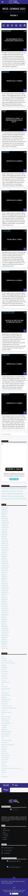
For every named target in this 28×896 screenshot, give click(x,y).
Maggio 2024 (4, 556)
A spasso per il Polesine (6, 660)
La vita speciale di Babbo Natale (8, 708)
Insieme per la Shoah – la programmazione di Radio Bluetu (14, 120)
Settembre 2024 (5, 549)
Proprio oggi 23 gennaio (14, 364)
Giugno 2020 (4, 641)
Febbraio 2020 (4, 648)
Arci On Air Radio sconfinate (7, 663)
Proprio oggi (5, 72)
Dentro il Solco (4, 678)
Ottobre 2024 (4, 547)
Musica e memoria (5, 718)
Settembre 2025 (5, 527)
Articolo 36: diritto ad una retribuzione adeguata (14, 321)
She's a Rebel (4, 759)
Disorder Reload (5, 682)
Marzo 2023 (4, 581)
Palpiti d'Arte (4, 729)
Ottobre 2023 (4, 569)
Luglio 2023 (4, 574)
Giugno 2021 (4, 619)
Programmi (5, 834)
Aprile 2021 (4, 623)
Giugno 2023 (4, 576)
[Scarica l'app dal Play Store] (14, 862)
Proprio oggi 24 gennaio (14, 280)
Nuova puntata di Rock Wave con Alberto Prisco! (13, 496)
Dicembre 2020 (5, 630)
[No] (26, 892)
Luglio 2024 (4, 552)
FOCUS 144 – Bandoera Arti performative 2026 (12, 494)
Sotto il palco (4, 761)
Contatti (5, 839)
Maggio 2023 (4, 578)
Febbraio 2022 (4, 605)
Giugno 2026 (4, 511)
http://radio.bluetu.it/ (8, 847)
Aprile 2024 (4, 558)
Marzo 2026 (4, 516)
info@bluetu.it (7, 853)
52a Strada (3, 658)
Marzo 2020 (4, 646)
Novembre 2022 (5, 588)
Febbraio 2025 (4, 540)
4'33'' (2, 656)
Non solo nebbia (5, 721)
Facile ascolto (4, 686)
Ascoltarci (3, 665)
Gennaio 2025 (4, 541)
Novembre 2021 (5, 610)
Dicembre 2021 (5, 608)
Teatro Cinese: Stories (14, 239)
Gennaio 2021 (4, 628)
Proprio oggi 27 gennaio (14, 81)
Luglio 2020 (4, 639)
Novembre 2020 (5, 632)
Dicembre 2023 (5, 565)
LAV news (3, 710)
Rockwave (3, 751)
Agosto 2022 (4, 594)
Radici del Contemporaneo (7, 744)
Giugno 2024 (4, 554)
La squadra (5, 835)
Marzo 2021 (4, 625)
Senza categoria (6, 31)
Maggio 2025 (4, 534)
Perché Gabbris (6, 830)
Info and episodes (14, 479)
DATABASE (4, 675)
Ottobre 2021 (4, 612)
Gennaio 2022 (4, 606)
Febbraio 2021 (4, 626)
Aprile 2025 (4, 536)
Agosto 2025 (4, 529)
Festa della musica (5, 688)
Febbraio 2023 (4, 583)
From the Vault (4, 693)
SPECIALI (4, 111)
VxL (2, 774)
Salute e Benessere (5, 755)
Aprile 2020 (4, 644)
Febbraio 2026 (4, 518)
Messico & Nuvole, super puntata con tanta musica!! (14, 488)
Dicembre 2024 (5, 543)
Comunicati (4, 669)
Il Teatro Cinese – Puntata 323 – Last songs (12, 491)
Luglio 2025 (4, 531)
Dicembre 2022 (5, 587)
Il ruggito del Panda (5, 699)
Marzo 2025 (4, 538)
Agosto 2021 (4, 616)
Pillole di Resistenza (6, 734)
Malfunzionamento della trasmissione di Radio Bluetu (14, 40)
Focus (2, 690)
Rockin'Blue (4, 749)
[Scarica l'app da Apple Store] (14, 868)
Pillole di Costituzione (8, 312)
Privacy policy (15, 893)
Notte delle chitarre (5, 723)
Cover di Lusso (4, 673)
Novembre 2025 (5, 523)
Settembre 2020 (5, 635)
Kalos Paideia (4, 703)
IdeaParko (3, 697)
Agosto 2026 (4, 507)
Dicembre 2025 (5, 522)
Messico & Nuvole (5, 716)
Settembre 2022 (5, 592)
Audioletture (4, 667)
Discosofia (3, 680)
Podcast (5, 837)
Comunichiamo (4, 671)
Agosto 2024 (4, 551)
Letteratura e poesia (6, 712)
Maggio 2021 (4, 621)
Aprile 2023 (4, 579)
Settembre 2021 (5, 614)
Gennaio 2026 (4, 520)
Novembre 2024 (5, 545)
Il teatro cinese (6, 231)
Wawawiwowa (4, 777)
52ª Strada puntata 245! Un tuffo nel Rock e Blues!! (13, 499)
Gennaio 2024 (4, 563)
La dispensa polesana (6, 706)
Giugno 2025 (4, 532)
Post (2, 738)
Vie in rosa (3, 772)
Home (4, 828)
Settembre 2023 (5, 570)
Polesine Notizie (5, 736)
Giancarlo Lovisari (6, 48)
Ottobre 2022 (4, 590)
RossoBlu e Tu (4, 753)
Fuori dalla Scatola (5, 695)
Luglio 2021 (4, 617)
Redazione (4, 248)
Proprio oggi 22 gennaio (14, 403)
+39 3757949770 (8, 850)
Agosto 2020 (4, 637)
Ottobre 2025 (4, 525)
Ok (10, 893)
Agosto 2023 (4, 572)
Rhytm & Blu (4, 746)
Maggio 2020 (4, 643)
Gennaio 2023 (4, 585)
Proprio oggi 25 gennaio (14, 200)
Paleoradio (3, 727)
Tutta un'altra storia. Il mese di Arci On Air (11, 768)
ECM (2, 684)
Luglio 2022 (4, 596)
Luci (2, 714)
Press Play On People (6, 740)
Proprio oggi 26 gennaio (14, 161)
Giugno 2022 (4, 597)
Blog (4, 832)
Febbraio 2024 (4, 561)
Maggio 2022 (4, 599)
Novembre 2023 (5, 567)
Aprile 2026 (4, 514)
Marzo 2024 (4, 560)
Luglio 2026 (4, 509)
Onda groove (4, 725)
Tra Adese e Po (5, 766)
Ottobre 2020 (4, 634)
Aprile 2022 (4, 601)
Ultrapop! (3, 770)
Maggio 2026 (4, 513)
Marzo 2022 (4, 603)
